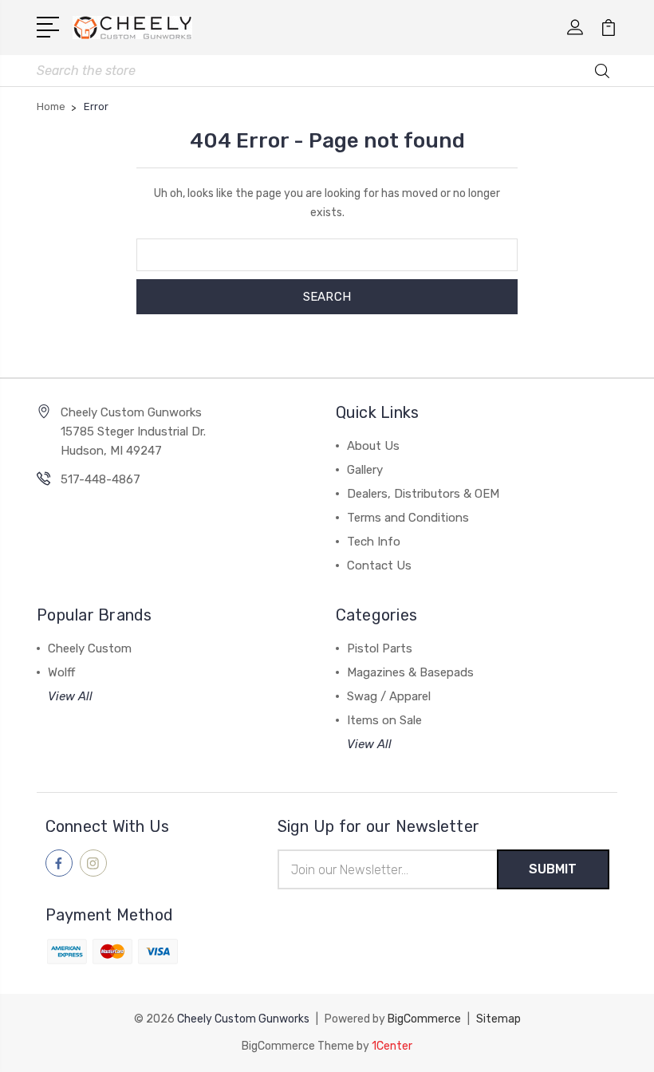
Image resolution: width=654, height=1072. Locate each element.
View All (70, 696)
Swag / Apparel (389, 696)
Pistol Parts (379, 648)
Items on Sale (384, 720)
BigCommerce (424, 1019)
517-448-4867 (100, 479)
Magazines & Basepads (410, 672)
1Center (392, 1046)
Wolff (61, 672)
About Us (373, 446)
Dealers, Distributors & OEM (423, 494)
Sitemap (498, 1019)
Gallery (365, 470)
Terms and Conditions (408, 517)
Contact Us (379, 565)
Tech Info (373, 541)
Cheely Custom (90, 648)
